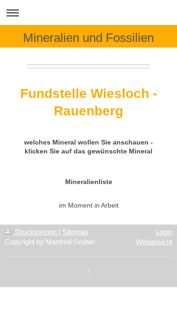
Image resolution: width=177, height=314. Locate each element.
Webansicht (154, 242)
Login (164, 232)
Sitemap (75, 232)
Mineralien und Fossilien (88, 38)
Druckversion (36, 232)
